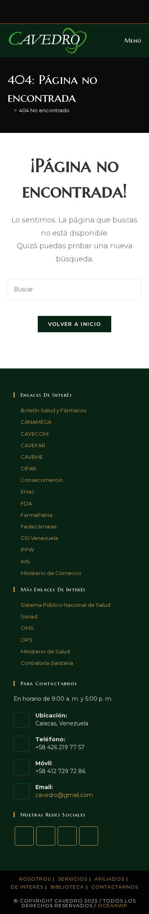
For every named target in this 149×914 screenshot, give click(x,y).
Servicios (72, 879)
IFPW (27, 549)
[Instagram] (67, 836)
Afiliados (109, 879)
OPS (27, 640)
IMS (25, 561)
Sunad (29, 616)
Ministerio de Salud (45, 651)
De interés (27, 887)
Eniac (28, 491)
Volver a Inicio (74, 324)
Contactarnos (114, 887)
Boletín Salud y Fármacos (53, 410)
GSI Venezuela (39, 538)
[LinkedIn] (88, 836)
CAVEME (32, 457)
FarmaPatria (36, 515)
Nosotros (35, 879)
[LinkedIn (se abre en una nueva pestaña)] (89, 10)
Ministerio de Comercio (51, 573)
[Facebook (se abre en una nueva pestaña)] (71, 10)
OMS (27, 628)
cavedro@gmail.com (64, 795)
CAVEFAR (33, 445)
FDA (26, 503)
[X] (24, 836)
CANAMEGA (36, 422)
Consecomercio (42, 480)
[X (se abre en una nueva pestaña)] (62, 10)
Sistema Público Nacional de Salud (65, 605)
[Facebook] (45, 836)
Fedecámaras (38, 526)
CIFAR (28, 468)
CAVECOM (34, 434)
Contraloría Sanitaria (47, 663)
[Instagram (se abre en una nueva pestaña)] (81, 10)
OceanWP (113, 905)
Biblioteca (67, 887)
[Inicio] (10, 110)
